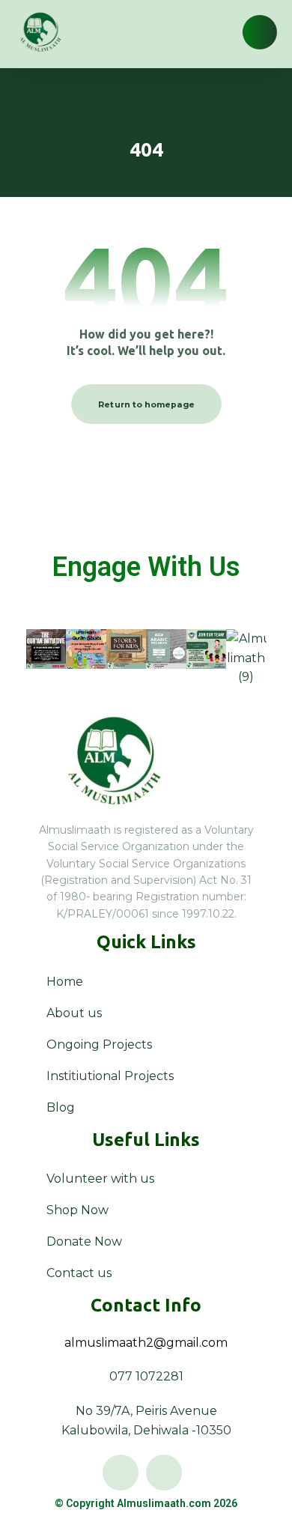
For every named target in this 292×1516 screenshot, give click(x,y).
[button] (260, 32)
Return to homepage (146, 404)
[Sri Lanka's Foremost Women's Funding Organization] (40, 32)
